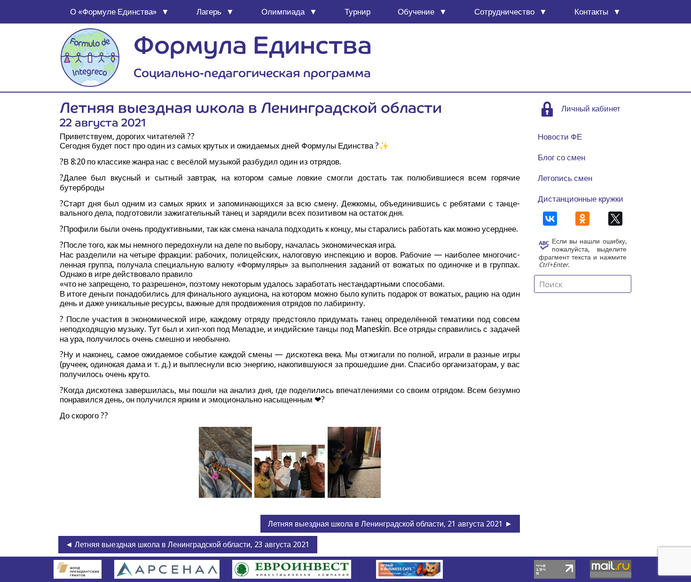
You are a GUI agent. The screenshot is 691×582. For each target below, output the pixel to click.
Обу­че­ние (416, 11)
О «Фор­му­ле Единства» (113, 11)
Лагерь (208, 11)
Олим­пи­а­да (283, 11)
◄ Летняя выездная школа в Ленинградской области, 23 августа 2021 (187, 544)
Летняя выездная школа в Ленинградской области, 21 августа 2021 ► (390, 523)
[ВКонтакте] (550, 219)
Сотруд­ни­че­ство (504, 11)
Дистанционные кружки (580, 199)
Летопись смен (565, 178)
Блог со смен (561, 157)
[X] (615, 219)
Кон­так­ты (591, 11)
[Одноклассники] (582, 219)
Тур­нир (357, 11)
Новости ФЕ (560, 137)
